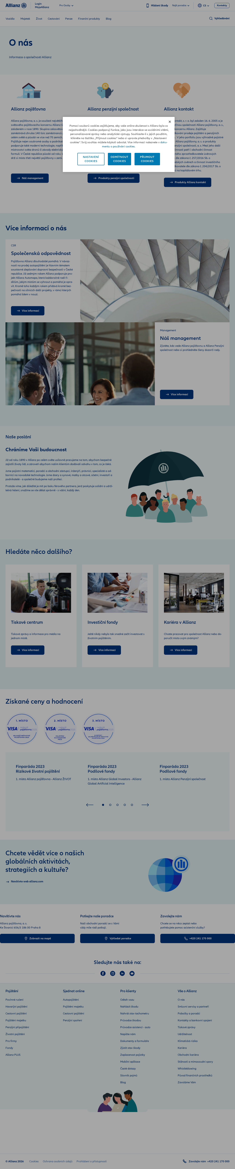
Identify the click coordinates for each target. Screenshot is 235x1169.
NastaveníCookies (91, 159)
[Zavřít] (170, 122)
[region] (119, 144)
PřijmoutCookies (147, 159)
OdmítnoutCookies (119, 159)
